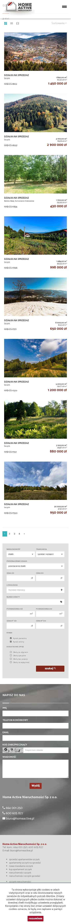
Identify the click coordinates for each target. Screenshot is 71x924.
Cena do (40, 573)
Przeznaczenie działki (17, 561)
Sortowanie (58, 23)
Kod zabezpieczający (14, 745)
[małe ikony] (12, 24)
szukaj (49, 668)
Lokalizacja (12, 585)
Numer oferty (13, 597)
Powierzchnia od (15, 609)
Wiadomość (9, 757)
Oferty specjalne (19, 655)
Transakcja (41, 549)
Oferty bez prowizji (20, 659)
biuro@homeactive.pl (21, 851)
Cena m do (41, 621)
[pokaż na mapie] (18, 24)
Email (5, 732)
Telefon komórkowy (15, 720)
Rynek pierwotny (20, 638)
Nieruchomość (13, 549)
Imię (4, 708)
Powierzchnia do (44, 609)
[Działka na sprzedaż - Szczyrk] (35, 60)
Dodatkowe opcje (15, 647)
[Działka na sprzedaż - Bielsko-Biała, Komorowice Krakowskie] (35, 182)
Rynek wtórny (18, 641)
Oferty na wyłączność (21, 662)
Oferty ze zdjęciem (20, 652)
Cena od (10, 573)
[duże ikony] (5, 24)
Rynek (9, 633)
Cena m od (12, 621)
